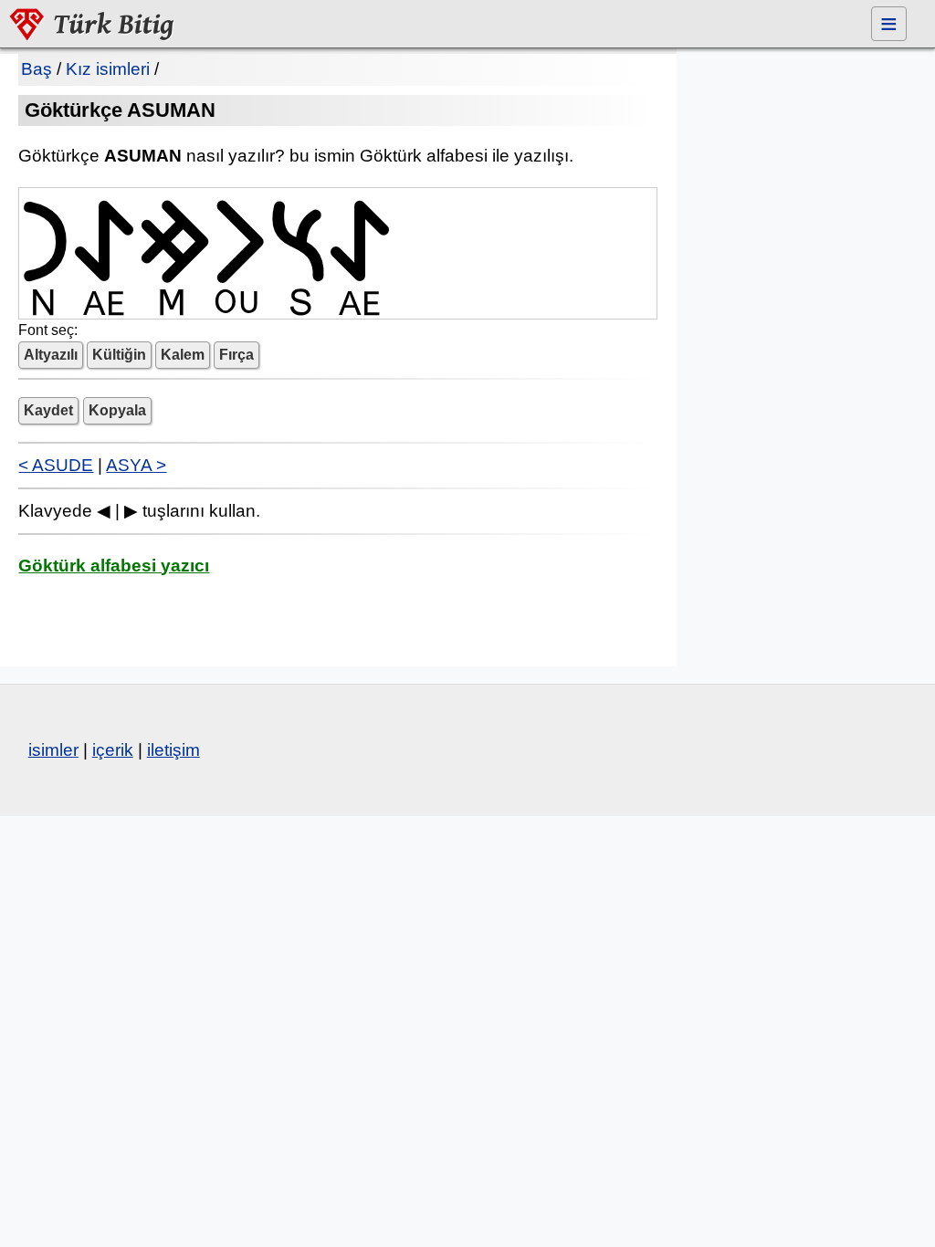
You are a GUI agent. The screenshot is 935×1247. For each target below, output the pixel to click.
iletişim (173, 750)
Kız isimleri (108, 69)
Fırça (236, 354)
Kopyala (117, 410)
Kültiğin (119, 354)
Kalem (183, 354)
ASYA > (136, 465)
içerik (112, 750)
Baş (36, 69)
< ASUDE (55, 465)
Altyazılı (51, 354)
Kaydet (48, 410)
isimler (53, 750)
